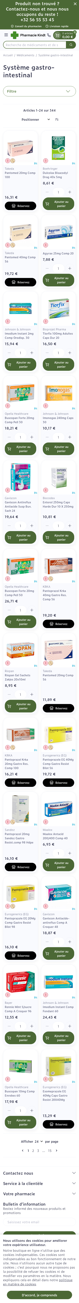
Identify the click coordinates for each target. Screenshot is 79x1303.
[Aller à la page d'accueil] (28, 35)
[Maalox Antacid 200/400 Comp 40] (58, 809)
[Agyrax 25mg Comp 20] (58, 232)
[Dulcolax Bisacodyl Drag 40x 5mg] (58, 148)
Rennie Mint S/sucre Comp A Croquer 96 (18, 1009)
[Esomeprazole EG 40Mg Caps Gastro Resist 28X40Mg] (58, 1066)
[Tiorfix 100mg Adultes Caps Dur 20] (58, 308)
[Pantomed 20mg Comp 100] (20, 148)
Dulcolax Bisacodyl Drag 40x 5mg (55, 175)
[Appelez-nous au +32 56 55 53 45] (49, 35)
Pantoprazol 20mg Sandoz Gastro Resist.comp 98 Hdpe (19, 838)
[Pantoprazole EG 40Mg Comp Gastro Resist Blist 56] (58, 734)
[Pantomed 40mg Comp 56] (20, 232)
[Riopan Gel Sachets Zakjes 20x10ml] (20, 650)
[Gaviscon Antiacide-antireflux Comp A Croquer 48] (58, 893)
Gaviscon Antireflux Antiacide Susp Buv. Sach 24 (18, 506)
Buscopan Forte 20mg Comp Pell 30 (19, 420)
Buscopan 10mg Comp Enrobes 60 (20, 1093)
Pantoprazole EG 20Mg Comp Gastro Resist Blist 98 (20, 922)
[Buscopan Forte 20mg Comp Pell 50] (20, 566)
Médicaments (25, 55)
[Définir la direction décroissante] (56, 119)
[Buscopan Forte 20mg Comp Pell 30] (20, 393)
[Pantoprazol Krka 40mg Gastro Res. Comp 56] (58, 566)
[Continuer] (55, 1150)
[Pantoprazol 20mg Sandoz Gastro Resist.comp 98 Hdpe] (20, 809)
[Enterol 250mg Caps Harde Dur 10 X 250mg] (58, 477)
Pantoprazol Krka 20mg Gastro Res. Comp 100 (17, 763)
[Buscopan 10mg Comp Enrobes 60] (20, 1066)
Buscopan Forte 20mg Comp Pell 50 (19, 593)
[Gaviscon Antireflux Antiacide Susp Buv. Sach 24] (20, 477)
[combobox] (34, 45)
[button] (39, 91)
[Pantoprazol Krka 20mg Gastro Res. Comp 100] (20, 734)
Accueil (8, 55)
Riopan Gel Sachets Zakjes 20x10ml (17, 677)
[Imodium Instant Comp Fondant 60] (58, 982)
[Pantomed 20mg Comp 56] (58, 650)
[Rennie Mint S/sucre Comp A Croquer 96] (20, 982)
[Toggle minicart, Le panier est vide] (57, 35)
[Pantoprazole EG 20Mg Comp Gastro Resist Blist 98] (20, 893)
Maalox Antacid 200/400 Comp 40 (55, 836)
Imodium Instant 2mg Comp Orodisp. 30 (19, 335)
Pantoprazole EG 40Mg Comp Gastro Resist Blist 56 (58, 763)
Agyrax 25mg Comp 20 (58, 253)
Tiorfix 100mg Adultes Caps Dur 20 (58, 335)
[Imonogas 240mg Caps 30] (58, 393)
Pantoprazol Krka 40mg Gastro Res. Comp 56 (55, 595)
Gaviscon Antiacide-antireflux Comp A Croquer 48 (56, 922)
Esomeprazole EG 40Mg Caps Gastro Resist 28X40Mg (55, 1095)
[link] (23, 1150)
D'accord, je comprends (39, 1295)
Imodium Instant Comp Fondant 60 (58, 1009)
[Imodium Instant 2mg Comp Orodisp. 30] (20, 308)
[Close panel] (75, 4)
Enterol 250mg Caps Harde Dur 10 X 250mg (58, 504)
